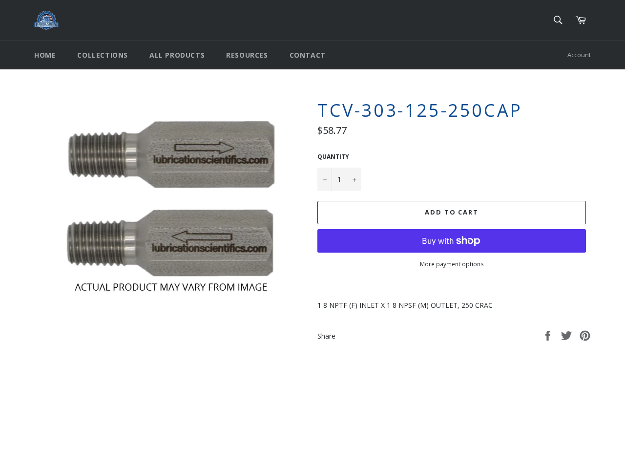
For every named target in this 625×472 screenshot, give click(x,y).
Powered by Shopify (156, 456)
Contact (308, 55)
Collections (102, 55)
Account (579, 54)
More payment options (452, 264)
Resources (247, 55)
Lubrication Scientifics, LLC (90, 456)
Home (45, 55)
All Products (177, 55)
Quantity (333, 157)
